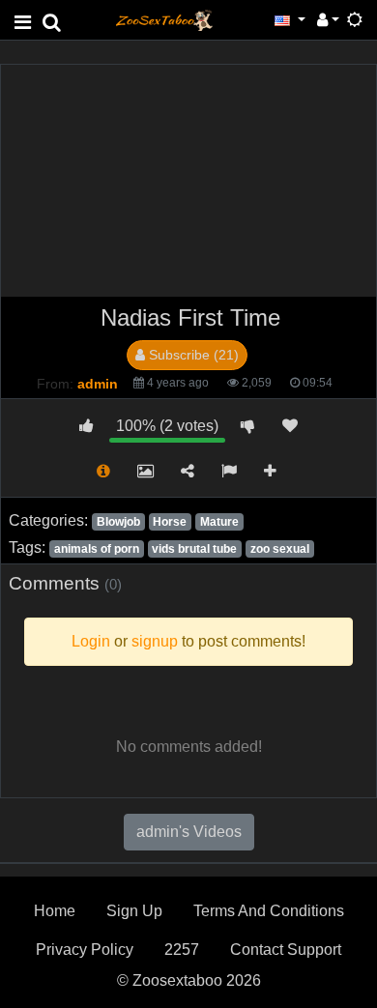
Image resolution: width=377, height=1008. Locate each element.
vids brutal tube (194, 549)
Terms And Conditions (268, 911)
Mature (219, 522)
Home (54, 911)
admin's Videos (189, 831)
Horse (170, 522)
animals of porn (96, 549)
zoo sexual (279, 549)
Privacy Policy (84, 949)
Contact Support (285, 949)
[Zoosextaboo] (164, 19)
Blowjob (118, 522)
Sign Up (134, 911)
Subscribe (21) (192, 354)
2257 (181, 949)
